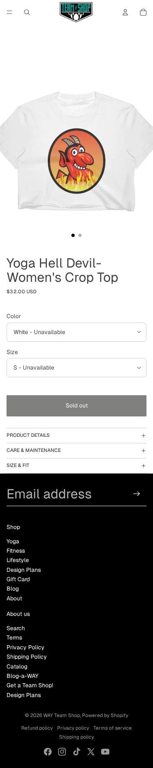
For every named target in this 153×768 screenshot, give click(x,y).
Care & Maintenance (34, 450)
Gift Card (18, 579)
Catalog (17, 666)
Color (14, 316)
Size (12, 352)
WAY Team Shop (61, 715)
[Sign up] (136, 493)
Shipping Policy (27, 656)
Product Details (28, 435)
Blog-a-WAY (22, 675)
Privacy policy (73, 728)
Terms (14, 637)
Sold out (77, 405)
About (14, 598)
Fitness (16, 550)
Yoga (13, 541)
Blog (13, 588)
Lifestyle (18, 560)
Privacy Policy (25, 647)
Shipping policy (76, 737)
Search (16, 628)
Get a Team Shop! (30, 685)
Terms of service (112, 728)
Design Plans (24, 569)
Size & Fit (18, 465)
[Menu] (9, 12)
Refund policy (37, 728)
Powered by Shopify (105, 715)
